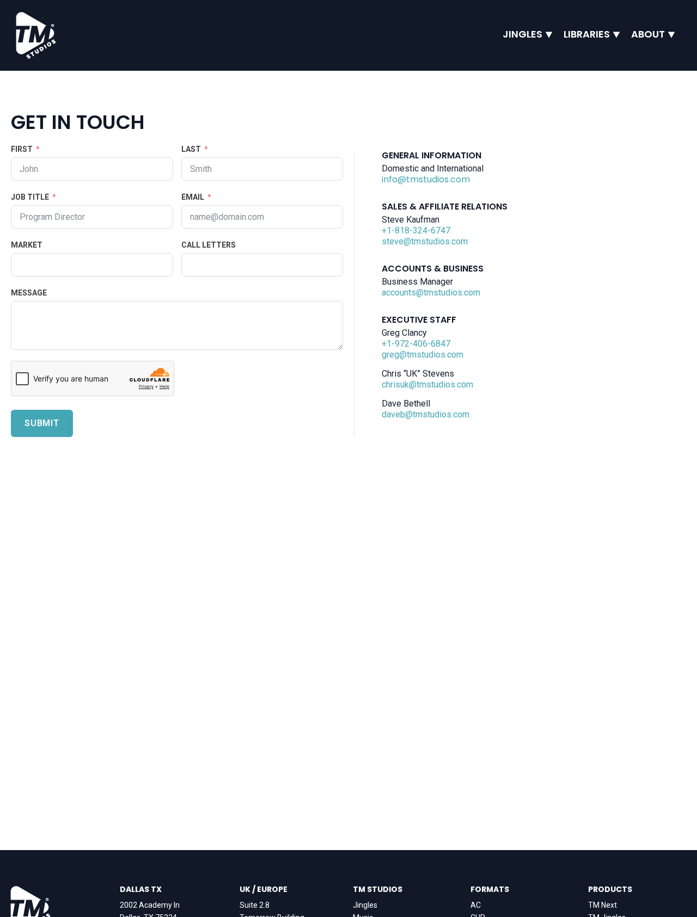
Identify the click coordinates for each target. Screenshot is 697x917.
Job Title (30, 197)
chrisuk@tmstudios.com (427, 384)
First (22, 149)
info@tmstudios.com (426, 179)
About (648, 34)
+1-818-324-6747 (416, 230)
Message (29, 292)
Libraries (587, 34)
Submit (42, 423)
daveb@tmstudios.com (425, 414)
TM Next (602, 905)
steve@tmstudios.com (425, 241)
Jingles (522, 34)
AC (475, 905)
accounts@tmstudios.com (431, 292)
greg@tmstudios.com (422, 354)
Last (191, 149)
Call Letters (208, 245)
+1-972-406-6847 (416, 344)
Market (26, 245)
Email (192, 197)
